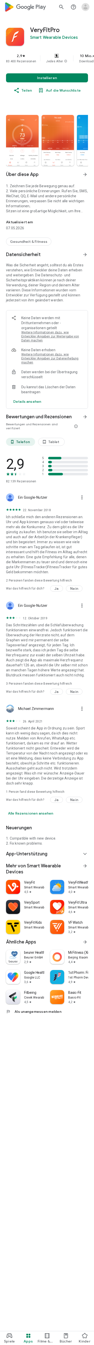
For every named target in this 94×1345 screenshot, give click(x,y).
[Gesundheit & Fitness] (28, 241)
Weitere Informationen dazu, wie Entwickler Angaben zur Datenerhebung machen (50, 358)
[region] (47, 58)
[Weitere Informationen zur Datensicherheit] (27, 402)
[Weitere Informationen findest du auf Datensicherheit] (85, 255)
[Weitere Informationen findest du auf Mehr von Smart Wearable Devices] (85, 866)
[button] (65, 61)
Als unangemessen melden (33, 1011)
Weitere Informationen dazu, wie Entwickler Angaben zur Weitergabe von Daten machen (50, 336)
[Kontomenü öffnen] (85, 7)
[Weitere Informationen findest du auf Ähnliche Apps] (85, 942)
